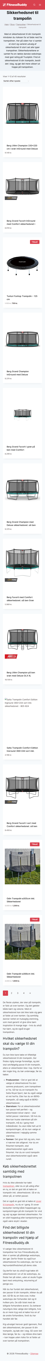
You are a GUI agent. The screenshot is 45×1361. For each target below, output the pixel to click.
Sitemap (34, 1353)
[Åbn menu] (40, 5)
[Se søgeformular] (34, 5)
